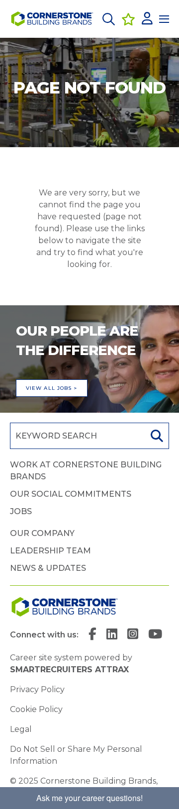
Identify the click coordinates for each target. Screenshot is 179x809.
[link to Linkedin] (111, 635)
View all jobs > (52, 388)
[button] (108, 19)
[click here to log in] (147, 19)
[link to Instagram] (132, 635)
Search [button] (156, 436)
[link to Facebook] (92, 635)
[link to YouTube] (155, 635)
